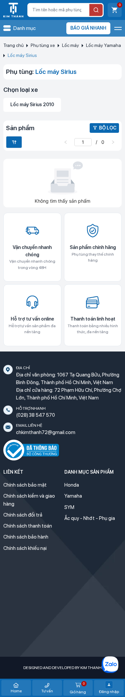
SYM (69, 507)
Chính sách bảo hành (25, 537)
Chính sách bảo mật (25, 485)
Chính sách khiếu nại (25, 548)
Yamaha (73, 496)
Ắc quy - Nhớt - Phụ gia (89, 518)
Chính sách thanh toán (27, 526)
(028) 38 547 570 (35, 415)
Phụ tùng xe (43, 45)
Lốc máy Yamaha (103, 45)
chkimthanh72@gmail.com (45, 432)
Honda (71, 485)
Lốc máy (70, 45)
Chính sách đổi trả (22, 515)
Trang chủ (13, 45)
